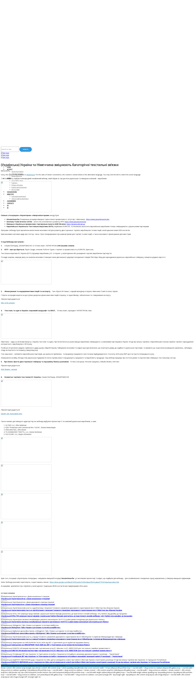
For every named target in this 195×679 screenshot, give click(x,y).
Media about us (17, 176)
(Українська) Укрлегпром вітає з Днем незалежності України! (25, 599)
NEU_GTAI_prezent (8, 303)
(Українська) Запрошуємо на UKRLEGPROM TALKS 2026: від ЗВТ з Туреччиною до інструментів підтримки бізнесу (45, 645)
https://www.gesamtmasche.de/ (97, 219)
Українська (30, 175)
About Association (17, 172)
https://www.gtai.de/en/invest (75, 222)
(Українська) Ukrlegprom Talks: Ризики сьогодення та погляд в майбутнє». (30, 627)
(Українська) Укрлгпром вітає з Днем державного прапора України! (28, 604)
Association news (17, 181)
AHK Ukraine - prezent (9, 369)
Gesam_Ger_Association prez (11, 414)
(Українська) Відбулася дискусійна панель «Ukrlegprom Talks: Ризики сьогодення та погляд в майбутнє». (43, 633)
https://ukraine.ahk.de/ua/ (76, 224)
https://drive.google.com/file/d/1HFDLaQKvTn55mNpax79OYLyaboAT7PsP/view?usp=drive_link (84, 582)
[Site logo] (5, 153)
